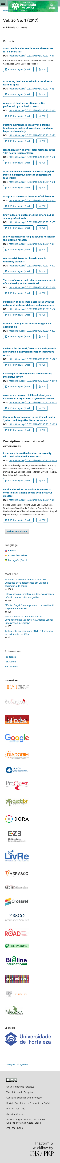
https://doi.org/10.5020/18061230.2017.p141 (33, 499)
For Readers (10, 656)
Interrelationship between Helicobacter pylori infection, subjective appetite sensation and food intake (28, 174)
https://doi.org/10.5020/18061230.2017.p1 (31, 55)
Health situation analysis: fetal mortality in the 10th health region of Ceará (29, 151)
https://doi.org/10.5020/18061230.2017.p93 (32, 330)
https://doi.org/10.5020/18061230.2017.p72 (32, 265)
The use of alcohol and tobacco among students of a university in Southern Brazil (29, 282)
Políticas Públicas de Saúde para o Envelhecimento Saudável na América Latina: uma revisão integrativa (29, 619)
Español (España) (17, 555)
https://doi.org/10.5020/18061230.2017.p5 (31, 88)
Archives (17, 10)
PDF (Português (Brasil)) (19, 69)
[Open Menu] (3, 3)
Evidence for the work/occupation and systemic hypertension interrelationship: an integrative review (29, 351)
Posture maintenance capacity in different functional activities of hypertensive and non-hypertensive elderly (28, 128)
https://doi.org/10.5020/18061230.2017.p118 (33, 402)
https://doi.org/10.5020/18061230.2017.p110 (33, 380)
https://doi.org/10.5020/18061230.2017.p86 (32, 309)
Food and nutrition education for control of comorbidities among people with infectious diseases (27, 492)
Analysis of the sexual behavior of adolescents (28, 196)
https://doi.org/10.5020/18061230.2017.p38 (32, 181)
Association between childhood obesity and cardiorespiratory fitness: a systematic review (28, 397)
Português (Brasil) (18, 560)
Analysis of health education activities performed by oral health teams (24, 105)
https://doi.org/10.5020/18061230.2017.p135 (33, 460)
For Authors (10, 661)
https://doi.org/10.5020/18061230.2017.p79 (32, 287)
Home (6, 10)
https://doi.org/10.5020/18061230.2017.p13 (32, 110)
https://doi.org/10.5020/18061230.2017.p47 (32, 200)
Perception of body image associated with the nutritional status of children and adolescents (28, 303)
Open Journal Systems (16, 1064)
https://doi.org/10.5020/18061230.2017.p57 (32, 222)
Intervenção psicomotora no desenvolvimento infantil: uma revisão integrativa (29, 595)
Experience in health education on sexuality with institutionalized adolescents (27, 455)
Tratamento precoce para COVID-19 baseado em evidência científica (29, 632)
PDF (43, 69)
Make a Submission (17, 531)
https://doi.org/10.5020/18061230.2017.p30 (32, 156)
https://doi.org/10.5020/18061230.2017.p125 (33, 424)
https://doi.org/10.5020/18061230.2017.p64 (32, 243)
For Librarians (11, 666)
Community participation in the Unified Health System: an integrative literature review (29, 418)
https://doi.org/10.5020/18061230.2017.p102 (33, 359)
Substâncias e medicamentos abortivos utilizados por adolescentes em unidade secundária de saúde (26, 582)
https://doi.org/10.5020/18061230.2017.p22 (32, 135)
